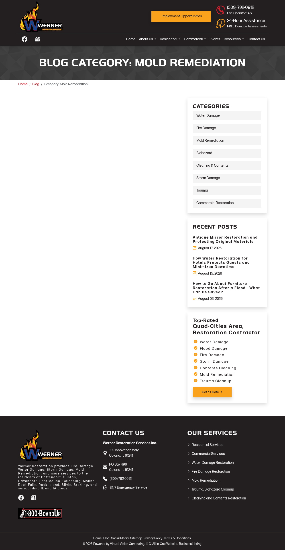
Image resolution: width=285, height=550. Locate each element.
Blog (35, 84)
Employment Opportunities (181, 16)
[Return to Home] (58, 16)
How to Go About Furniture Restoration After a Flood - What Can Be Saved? (226, 288)
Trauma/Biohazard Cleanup (213, 489)
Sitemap (136, 538)
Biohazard (204, 153)
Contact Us (256, 39)
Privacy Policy (153, 538)
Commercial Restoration (215, 203)
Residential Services (207, 445)
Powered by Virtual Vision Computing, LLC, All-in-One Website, (135, 544)
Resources (232, 39)
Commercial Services (208, 454)
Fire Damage (206, 128)
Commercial (193, 39)
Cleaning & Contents (212, 166)
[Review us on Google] (37, 39)
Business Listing (190, 544)
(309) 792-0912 (121, 479)
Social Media (120, 538)
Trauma (202, 190)
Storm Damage (208, 178)
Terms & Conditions (177, 538)
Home (130, 39)
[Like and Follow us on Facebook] (24, 39)
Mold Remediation (210, 141)
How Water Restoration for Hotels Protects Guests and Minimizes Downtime (221, 262)
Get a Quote (211, 392)
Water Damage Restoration (213, 463)
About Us (146, 39)
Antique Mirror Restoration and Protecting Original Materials (225, 239)
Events (215, 39)
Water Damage (208, 116)
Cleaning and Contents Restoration (219, 498)
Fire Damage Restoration (211, 472)
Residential (169, 39)
